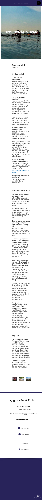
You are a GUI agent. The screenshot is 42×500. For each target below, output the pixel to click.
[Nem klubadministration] (35, 498)
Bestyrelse (25, 434)
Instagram (25, 449)
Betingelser (25, 428)
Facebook (24, 443)
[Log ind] (39, 3)
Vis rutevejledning (22, 419)
